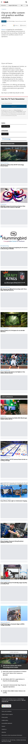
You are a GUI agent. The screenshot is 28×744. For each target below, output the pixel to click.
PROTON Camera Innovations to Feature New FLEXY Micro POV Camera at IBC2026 (14, 673)
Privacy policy (5, 717)
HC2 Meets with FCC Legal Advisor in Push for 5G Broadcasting (14, 680)
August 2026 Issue (13, 5)
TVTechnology (11, 21)
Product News (5, 126)
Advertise (4, 732)
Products (4, 21)
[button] (2, 2)
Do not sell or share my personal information (12, 735)
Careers (3, 726)
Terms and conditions (7, 711)
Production (4, 9)
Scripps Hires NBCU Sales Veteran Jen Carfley (14, 691)
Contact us (4, 729)
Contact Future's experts (7, 714)
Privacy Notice (19, 111)
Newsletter (24, 25)
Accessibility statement (7, 723)
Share (5, 25)
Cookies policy (5, 720)
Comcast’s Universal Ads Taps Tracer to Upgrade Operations (14, 685)
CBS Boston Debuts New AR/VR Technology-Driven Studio (12, 666)
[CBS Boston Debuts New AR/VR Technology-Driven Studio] (14, 662)
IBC (21, 5)
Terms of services (17, 110)
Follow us (16, 25)
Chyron (3, 29)
